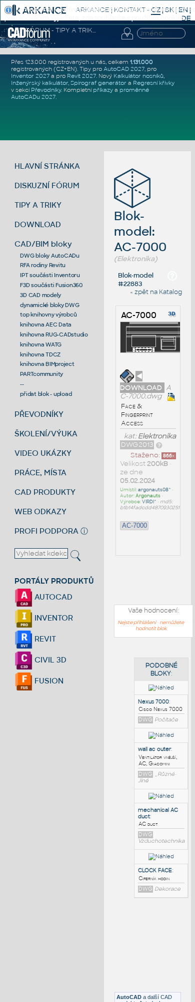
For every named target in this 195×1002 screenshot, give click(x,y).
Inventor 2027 (30, 75)
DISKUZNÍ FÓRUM (47, 185)
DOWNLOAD (37, 224)
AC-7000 (138, 315)
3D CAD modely (40, 295)
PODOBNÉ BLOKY (162, 669)
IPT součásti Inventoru (50, 275)
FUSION (48, 680)
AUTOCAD (52, 597)
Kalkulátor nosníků (139, 75)
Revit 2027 (81, 75)
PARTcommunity (41, 373)
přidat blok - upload (46, 393)
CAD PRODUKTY (45, 492)
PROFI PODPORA (46, 531)
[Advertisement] (145, 957)
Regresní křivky (153, 82)
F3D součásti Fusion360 (51, 285)
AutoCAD (129, 997)
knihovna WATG (41, 344)
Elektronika (157, 436)
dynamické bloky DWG (49, 305)
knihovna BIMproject (47, 363)
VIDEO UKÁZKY (43, 453)
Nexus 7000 (153, 701)
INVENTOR (52, 618)
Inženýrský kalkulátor (39, 82)
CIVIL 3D (49, 660)
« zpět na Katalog (156, 292)
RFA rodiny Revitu (43, 265)
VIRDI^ (149, 502)
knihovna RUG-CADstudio (54, 334)
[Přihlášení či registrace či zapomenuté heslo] (127, 39)
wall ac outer (154, 749)
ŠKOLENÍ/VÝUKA (46, 433)
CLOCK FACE (155, 870)
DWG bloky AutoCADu (50, 255)
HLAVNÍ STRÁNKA (47, 166)
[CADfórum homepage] (29, 40)
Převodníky (46, 89)
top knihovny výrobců (48, 314)
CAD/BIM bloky (43, 244)
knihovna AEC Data (46, 324)
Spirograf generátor (98, 82)
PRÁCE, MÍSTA (40, 472)
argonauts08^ (154, 490)
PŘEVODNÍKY (39, 414)
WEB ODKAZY (40, 511)
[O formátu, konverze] (159, 444)
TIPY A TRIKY (38, 205)
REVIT (44, 639)
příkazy (103, 89)
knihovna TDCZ (40, 354)
